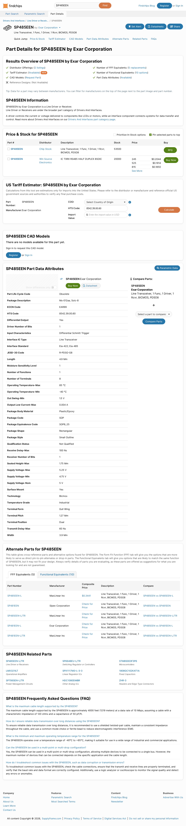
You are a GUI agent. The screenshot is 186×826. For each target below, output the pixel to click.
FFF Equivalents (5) (22, 574)
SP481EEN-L (14, 625)
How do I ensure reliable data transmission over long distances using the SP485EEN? (53, 721)
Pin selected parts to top (166, 134)
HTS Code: (74, 208)
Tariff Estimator (57, 38)
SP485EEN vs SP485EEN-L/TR (160, 615)
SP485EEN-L (14, 595)
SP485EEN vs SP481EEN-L (158, 625)
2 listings (39, 67)
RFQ (170, 150)
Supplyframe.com (51, 818)
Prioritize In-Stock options (131, 134)
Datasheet (91, 285)
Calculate (169, 210)
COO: (71, 201)
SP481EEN (13, 605)
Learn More (9, 805)
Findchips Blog (147, 5)
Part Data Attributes (98, 38)
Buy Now (171, 160)
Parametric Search (61, 797)
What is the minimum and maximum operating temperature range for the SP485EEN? (53, 736)
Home (6, 797)
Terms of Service (92, 818)
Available (34, 72)
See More (137, 170)
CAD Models (76, 38)
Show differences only (38, 287)
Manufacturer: (13, 210)
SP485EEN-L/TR (16, 615)
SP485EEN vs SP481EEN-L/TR (160, 635)
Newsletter (117, 801)
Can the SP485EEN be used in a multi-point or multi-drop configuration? (46, 747)
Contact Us (9, 809)
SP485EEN (17, 148)
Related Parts (140, 38)
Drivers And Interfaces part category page (91, 119)
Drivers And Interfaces (14, 20)
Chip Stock (45, 148)
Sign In (179, 5)
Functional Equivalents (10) (57, 574)
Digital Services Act (115, 818)
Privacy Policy (72, 818)
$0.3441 (86, 595)
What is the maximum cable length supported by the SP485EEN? (42, 706)
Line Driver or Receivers (38, 20)
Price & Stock (37, 38)
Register (164, 5)
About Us (8, 801)
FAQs (154, 38)
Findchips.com (12, 5)
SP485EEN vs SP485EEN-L (158, 595)
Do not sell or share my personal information (153, 818)
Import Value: (72, 216)
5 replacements (137, 67)
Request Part (33, 77)
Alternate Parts (120, 38)
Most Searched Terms (63, 801)
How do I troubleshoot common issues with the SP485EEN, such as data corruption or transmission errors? (65, 762)
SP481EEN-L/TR (16, 635)
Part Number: (11, 203)
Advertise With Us (173, 797)
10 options (141, 72)
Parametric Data (168, 268)
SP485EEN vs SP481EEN (157, 605)
